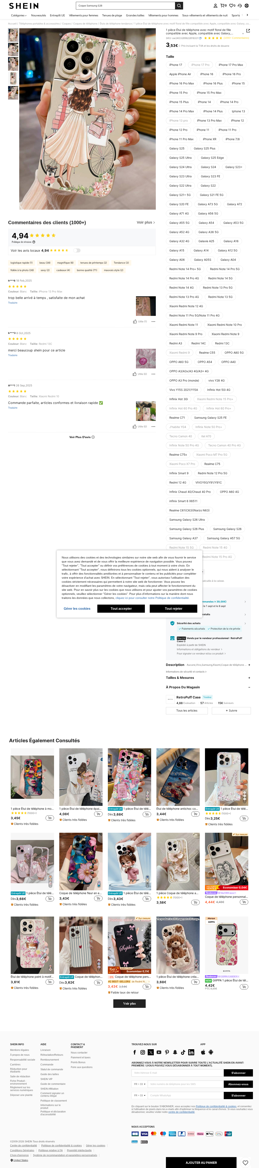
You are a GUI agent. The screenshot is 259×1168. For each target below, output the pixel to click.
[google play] (211, 1054)
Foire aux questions (81, 1067)
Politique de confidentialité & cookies (216, 1106)
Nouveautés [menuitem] (38, 15)
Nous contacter (79, 1052)
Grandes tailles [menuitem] (135, 15)
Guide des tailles (49, 1074)
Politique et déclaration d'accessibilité (53, 1113)
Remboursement (49, 1059)
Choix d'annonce (19, 1155)
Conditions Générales (22, 1150)
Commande (46, 1064)
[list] (164, 1052)
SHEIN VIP (46, 1079)
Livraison (45, 1050)
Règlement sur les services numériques (21, 1089)
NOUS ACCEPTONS (143, 1127)
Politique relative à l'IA (50, 1150)
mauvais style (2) (113, 270)
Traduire (12, 302)
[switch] (77, 250)
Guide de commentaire (53, 1084)
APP (202, 1044)
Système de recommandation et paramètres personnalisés (65, 1155)
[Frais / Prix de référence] (179, 45)
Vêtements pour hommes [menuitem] (163, 15)
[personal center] (215, 5)
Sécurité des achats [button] (189, 623)
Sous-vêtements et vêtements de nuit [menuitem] (205, 15)
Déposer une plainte (21, 1095)
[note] (25, 824)
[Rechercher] (179, 5)
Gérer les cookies (95, 1145)
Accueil (12, 23)
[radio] (176, 64)
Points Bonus (78, 1062)
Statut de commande (51, 1069)
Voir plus (129, 1003)
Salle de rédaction (20, 1076)
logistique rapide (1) (22, 262)
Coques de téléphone (85, 23)
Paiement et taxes (80, 1057)
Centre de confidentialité (23, 1145)
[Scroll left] (242, 15)
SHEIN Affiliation (49, 1088)
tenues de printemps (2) (93, 262)
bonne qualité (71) (87, 270)
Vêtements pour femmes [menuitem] (83, 15)
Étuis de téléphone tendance (116, 23)
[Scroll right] (247, 15)
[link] (223, 5)
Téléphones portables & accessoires (39, 23)
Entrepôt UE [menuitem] (57, 15)
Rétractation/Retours (51, 1054)
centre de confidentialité (181, 1112)
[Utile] (135, 321)
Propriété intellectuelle (79, 1150)
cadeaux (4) (63, 270)
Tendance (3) (121, 262)
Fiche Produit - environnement (18, 1082)
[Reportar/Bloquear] (153, 321)
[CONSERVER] (245, 1162)
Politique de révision (21, 242)
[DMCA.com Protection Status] (144, 1141)
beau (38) (44, 262)
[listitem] (32, 787)
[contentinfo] (192, 1133)
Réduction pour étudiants (18, 1070)
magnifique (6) (65, 262)
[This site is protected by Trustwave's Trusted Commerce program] (135, 1141)
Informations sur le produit (50, 1106)
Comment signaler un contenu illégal (52, 1095)
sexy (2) (45, 270)
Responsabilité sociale (22, 1059)
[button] (239, 5)
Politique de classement (53, 1100)
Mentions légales (19, 1050)
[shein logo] (23, 5)
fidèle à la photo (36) (22, 270)
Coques (66, 23)
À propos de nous (20, 1054)
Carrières (15, 1064)
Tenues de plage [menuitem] (112, 15)
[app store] (203, 1054)
